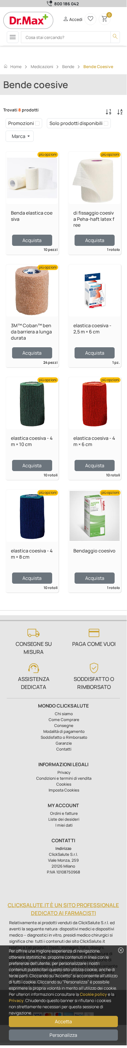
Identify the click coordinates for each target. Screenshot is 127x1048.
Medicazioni (42, 66)
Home (12, 66)
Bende (68, 66)
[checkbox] (37, 123)
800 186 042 (66, 3)
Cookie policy (93, 994)
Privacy (16, 1000)
